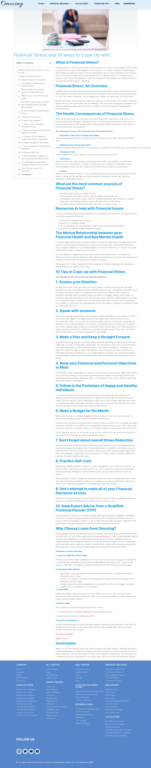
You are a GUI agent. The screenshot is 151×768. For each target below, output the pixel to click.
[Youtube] (31, 751)
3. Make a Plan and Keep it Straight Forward (33, 125)
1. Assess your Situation (31, 117)
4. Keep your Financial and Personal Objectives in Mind (36, 131)
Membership (129, 4)
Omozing (59, 534)
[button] (50, 63)
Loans (41, 4)
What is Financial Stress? (31, 76)
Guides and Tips (101, 4)
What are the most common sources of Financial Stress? (32, 90)
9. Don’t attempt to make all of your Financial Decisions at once (35, 157)
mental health (90, 247)
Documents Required (65, 634)
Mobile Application (84, 612)
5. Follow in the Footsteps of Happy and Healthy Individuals (34, 137)
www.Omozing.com (103, 536)
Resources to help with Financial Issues (34, 97)
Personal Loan (86, 616)
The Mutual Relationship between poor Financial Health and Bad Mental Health (35, 104)
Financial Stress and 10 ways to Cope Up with (33, 71)
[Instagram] (19, 751)
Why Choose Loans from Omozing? (32, 169)
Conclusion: (27, 174)
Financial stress (62, 91)
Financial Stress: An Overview (33, 80)
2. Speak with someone (31, 120)
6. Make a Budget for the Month (35, 142)
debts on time (89, 193)
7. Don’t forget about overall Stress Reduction (36, 147)
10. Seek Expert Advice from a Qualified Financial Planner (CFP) (35, 163)
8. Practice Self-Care (30, 152)
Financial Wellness (59, 4)
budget (87, 416)
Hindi (117, 4)
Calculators (81, 4)
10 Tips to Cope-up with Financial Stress (35, 112)
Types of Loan (62, 638)
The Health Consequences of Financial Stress (33, 84)
